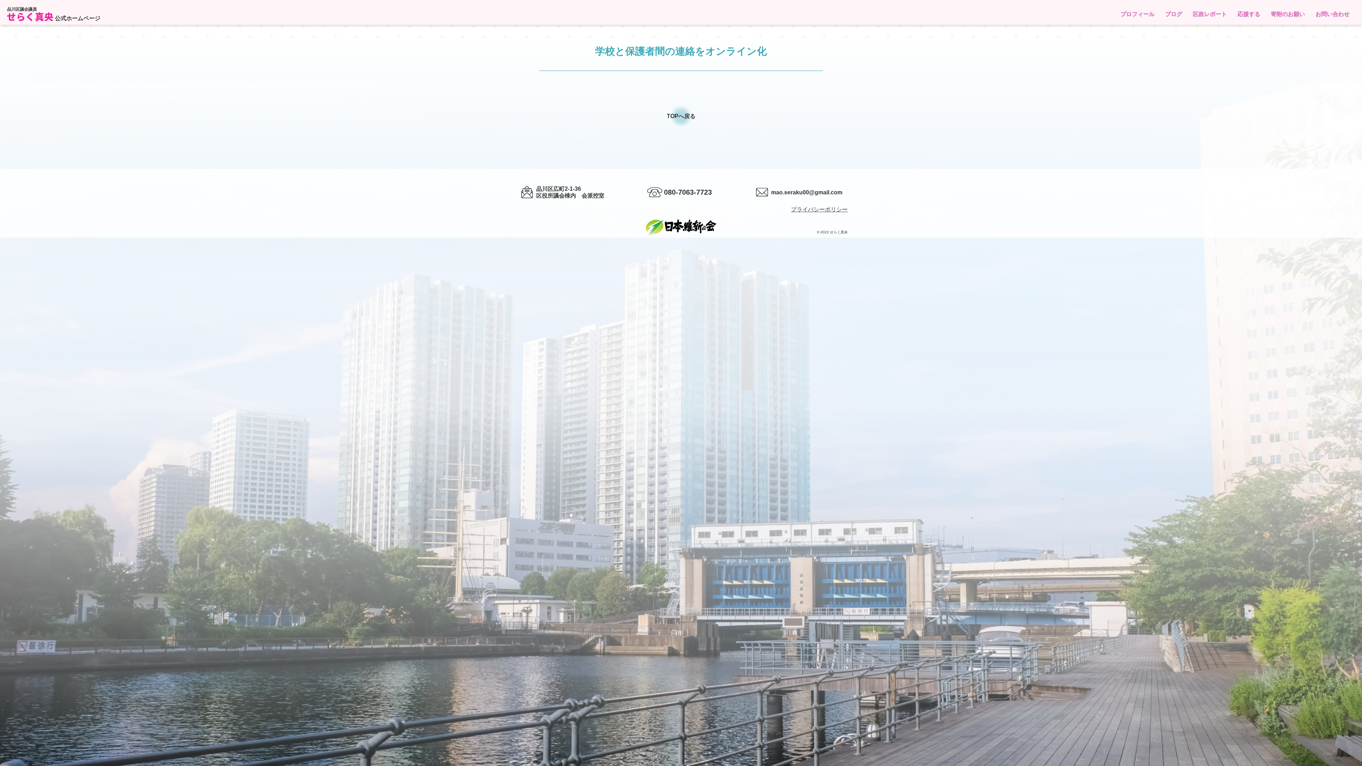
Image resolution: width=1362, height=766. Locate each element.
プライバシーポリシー (819, 209)
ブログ (1173, 14)
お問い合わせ (1333, 14)
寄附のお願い (1288, 14)
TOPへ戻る (681, 116)
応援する (1249, 14)
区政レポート (1210, 14)
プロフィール (1137, 14)
